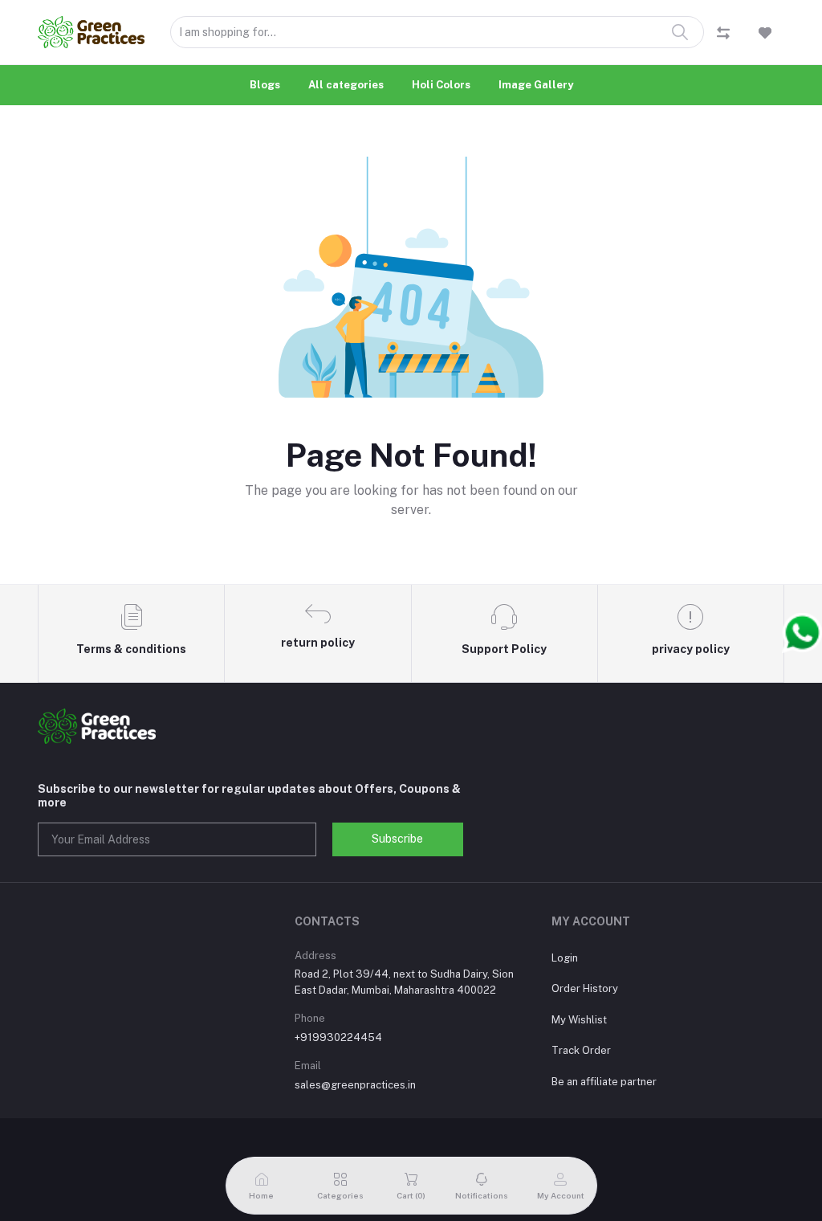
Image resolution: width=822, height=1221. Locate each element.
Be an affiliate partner (604, 1082)
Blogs (265, 85)
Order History (584, 988)
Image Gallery (535, 85)
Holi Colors (441, 85)
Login (564, 958)
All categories (346, 85)
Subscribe (397, 838)
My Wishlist (579, 1020)
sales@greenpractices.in (355, 1085)
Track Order (581, 1050)
